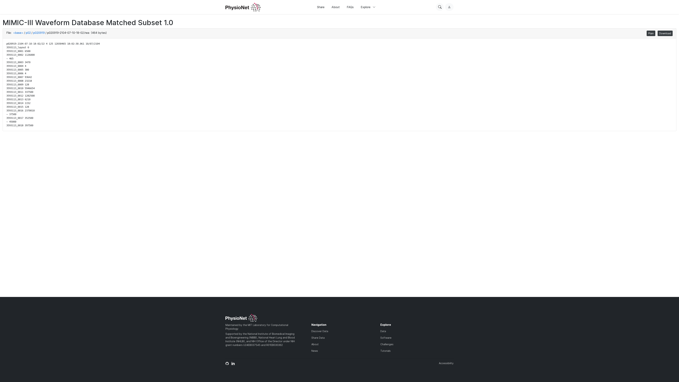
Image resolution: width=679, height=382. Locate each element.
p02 (28, 32)
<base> (18, 32)
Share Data (318, 337)
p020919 (39, 32)
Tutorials (385, 350)
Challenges (386, 344)
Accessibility (446, 363)
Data (383, 331)
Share (320, 7)
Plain (651, 33)
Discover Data (319, 331)
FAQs (350, 7)
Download (665, 33)
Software (385, 337)
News (314, 350)
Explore (366, 7)
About (336, 7)
